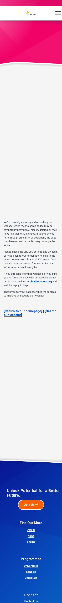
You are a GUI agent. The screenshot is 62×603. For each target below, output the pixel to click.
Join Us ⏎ (31, 504)
